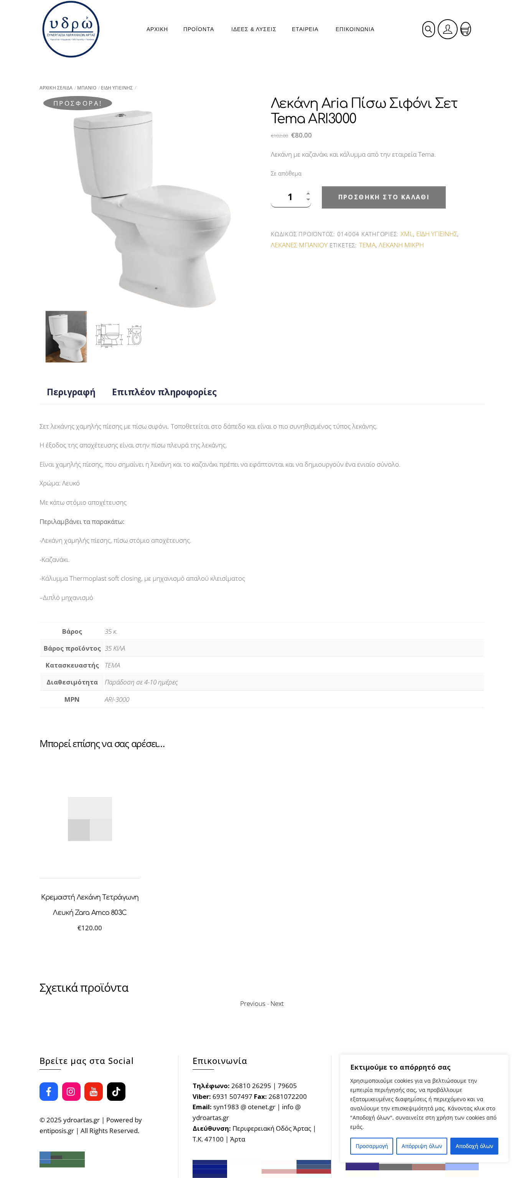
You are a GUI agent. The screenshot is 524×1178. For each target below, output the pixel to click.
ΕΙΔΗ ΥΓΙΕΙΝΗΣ (117, 87)
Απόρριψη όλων (422, 1146)
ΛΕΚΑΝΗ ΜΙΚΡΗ (401, 244)
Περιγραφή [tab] (71, 392)
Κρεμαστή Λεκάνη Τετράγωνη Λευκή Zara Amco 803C (90, 904)
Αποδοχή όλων (474, 1146)
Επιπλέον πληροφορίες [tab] (164, 392)
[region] (424, 1108)
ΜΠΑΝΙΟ (86, 87)
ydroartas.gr (81, 1119)
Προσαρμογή (372, 1146)
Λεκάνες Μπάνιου (299, 244)
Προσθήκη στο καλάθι (384, 197)
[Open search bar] (428, 29)
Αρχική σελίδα (56, 87)
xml (406, 233)
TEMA (367, 244)
